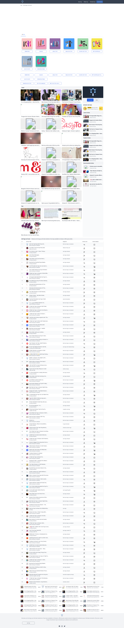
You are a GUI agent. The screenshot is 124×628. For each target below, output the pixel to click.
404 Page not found (27, 5)
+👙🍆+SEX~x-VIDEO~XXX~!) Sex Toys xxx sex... (39, 526)
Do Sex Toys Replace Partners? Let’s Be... (38, 346)
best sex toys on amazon (55, 83)
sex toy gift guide (33, 491)
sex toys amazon (41, 83)
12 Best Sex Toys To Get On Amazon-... (37, 313)
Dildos (41, 51)
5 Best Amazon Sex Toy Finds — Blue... (37, 548)
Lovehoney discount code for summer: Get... (38, 537)
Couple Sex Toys (83, 51)
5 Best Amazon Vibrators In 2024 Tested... (38, 446)
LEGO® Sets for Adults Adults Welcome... (38, 435)
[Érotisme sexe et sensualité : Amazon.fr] (86, 167)
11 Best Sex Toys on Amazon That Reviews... (38, 578)
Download (99, 1)
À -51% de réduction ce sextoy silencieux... (38, 372)
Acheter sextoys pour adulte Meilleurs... (38, 471)
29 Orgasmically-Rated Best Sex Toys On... (38, 277)
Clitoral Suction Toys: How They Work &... (38, 427)
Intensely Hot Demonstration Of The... (37, 284)
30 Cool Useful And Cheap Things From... (38, 552)
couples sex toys (32, 410)
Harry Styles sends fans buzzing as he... (38, 376)
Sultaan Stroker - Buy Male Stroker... (37, 295)
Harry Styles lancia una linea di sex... (37, 493)
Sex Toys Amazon (93, 181)
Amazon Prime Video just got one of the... (38, 497)
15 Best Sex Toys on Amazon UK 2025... (37, 515)
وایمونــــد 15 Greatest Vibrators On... (37, 302)
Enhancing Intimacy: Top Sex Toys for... (37, 409)
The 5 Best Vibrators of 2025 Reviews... (37, 291)
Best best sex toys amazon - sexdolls (37, 328)
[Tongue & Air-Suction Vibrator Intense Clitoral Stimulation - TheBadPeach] (86, 121)
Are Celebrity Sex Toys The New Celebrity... (38, 280)
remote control (32, 583)
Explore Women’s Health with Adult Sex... (38, 482)
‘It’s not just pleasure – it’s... (35, 405)
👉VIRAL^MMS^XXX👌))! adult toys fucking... (38, 354)
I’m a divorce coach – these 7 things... (37, 251)
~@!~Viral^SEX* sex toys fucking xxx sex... (38, 365)
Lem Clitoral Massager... (34, 255)
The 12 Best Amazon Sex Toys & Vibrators (38, 269)
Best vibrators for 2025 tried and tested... (38, 519)
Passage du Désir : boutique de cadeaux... (38, 460)
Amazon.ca (31, 420)
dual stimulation (32, 300)
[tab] (23, 34)
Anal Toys (55, 51)
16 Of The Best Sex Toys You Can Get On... (38, 266)
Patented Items (41, 69)
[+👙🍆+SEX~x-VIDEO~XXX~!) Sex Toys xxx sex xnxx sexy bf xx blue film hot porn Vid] (86, 180)
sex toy (28, 623)
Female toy (92, 2)
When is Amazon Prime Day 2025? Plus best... (39, 475)
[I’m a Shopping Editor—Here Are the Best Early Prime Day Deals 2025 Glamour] (86, 134)
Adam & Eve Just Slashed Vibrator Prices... (38, 570)
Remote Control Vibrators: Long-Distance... (38, 581)
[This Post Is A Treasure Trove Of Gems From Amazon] (86, 129)
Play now (101, 108)
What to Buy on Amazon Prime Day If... (37, 361)
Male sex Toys (69, 51)
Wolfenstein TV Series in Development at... (38, 534)
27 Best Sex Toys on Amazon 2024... (37, 523)
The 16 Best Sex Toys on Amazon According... (39, 431)
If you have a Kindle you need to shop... (37, 567)
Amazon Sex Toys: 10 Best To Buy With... (38, 512)
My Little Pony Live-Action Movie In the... (38, 468)
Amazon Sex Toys (92, 117)
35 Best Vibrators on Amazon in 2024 (37, 350)
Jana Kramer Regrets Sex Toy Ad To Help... (38, 383)
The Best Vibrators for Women (35, 453)
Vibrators (27, 51)
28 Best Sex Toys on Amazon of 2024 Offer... (38, 273)
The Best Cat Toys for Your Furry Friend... (38, 541)
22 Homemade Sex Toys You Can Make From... (39, 394)
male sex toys (32, 370)
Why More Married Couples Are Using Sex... (38, 574)
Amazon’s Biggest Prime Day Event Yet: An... (38, 442)
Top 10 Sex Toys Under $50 (35, 530)
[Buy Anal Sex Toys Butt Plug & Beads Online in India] (86, 184)
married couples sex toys (34, 575)
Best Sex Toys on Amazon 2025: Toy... (37, 416)
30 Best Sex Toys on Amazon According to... (38, 310)
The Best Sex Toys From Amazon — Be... (37, 504)
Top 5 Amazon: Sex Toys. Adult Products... (38, 343)
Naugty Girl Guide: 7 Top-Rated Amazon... (38, 390)
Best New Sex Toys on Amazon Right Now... (38, 387)
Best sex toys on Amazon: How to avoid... (38, 479)
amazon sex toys (27, 83)
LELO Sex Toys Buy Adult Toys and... (37, 244)
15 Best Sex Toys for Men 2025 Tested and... (38, 321)
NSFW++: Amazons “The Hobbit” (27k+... (37, 357)
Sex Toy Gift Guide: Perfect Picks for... (37, 490)
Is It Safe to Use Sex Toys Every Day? (37, 247)
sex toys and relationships (35, 348)
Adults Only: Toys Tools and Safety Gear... (38, 449)
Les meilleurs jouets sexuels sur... (36, 379)
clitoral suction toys (33, 429)
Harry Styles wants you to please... (36, 332)
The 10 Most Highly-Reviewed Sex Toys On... (38, 486)
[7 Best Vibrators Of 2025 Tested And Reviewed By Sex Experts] (86, 171)
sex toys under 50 (33, 531)
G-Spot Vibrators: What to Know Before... (38, 423)
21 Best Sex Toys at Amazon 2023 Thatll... (38, 306)
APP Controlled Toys (97, 51)
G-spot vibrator (32, 425)
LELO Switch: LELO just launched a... (37, 258)
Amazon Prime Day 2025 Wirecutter (37, 324)
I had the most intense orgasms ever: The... (38, 317)
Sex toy (80, 2)
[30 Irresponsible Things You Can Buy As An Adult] (86, 116)
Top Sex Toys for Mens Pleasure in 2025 (37, 368)
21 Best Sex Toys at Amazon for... (36, 457)
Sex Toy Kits (27, 69)
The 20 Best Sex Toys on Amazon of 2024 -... (38, 412)
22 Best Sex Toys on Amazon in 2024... (37, 559)
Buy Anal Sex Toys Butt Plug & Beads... (37, 262)
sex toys (31, 509)
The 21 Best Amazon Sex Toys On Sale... (37, 335)
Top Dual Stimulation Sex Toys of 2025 (37, 299)
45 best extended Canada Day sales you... (38, 401)
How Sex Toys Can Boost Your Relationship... (38, 508)
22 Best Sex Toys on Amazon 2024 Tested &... (39, 438)
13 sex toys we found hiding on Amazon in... (38, 339)
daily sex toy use (32, 249)
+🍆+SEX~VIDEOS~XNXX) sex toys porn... (38, 398)
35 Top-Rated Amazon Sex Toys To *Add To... (38, 556)
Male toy (86, 2)
